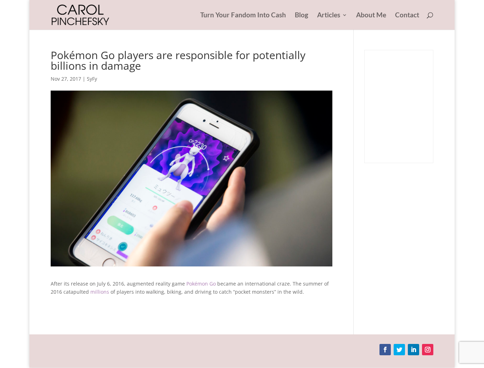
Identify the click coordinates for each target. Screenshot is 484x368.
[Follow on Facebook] (385, 349)
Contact (407, 15)
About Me (371, 15)
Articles (328, 15)
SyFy (92, 78)
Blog (301, 15)
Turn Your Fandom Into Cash (243, 15)
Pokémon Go (201, 283)
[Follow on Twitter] (399, 349)
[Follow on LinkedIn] (413, 349)
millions (99, 291)
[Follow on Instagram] (427, 349)
